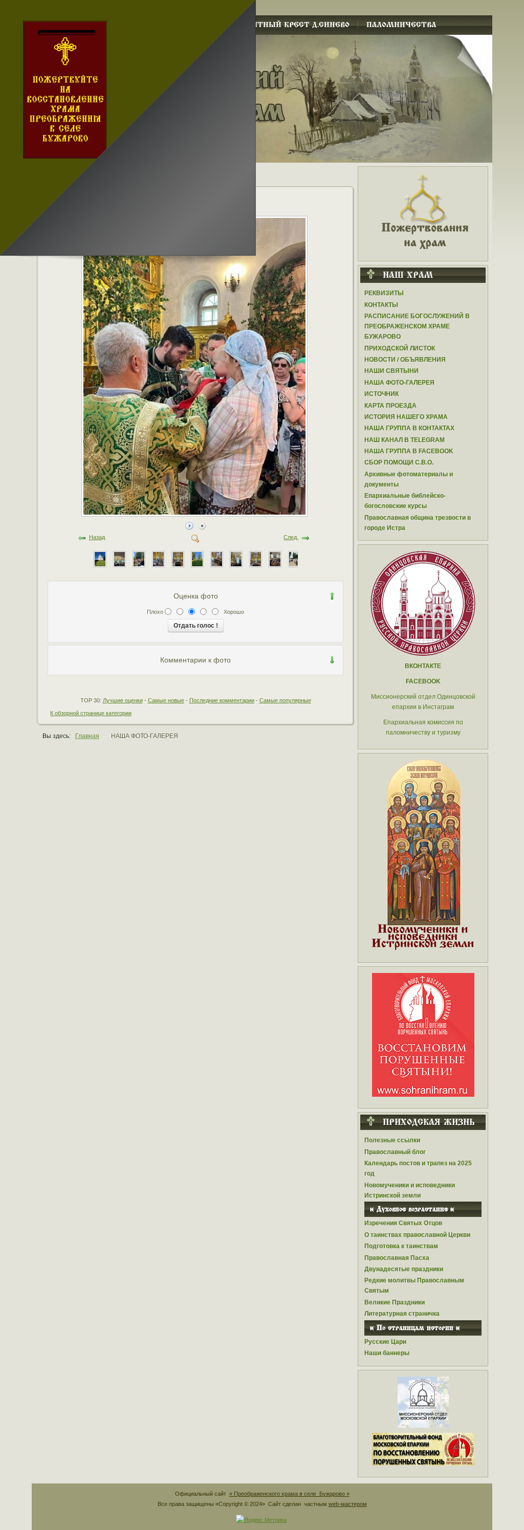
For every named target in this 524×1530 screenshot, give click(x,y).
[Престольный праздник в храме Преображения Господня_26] (294, 559)
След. (290, 537)
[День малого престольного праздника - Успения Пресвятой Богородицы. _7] (139, 559)
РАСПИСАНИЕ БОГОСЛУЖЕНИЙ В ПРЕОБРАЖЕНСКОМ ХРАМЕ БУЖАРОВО (417, 326)
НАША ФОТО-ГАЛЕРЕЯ (399, 382)
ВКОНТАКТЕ (423, 666)
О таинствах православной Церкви (417, 1234)
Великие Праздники (394, 1302)
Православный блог (395, 1152)
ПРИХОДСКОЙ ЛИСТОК (399, 348)
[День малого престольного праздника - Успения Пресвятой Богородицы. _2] (236, 559)
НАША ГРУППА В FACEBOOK (408, 451)
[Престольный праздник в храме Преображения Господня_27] (275, 559)
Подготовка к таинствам (401, 1246)
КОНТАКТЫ (381, 304)
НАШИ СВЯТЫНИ (391, 370)
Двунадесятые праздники (403, 1269)
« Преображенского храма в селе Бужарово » (289, 1494)
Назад (97, 537)
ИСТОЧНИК (381, 393)
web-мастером (348, 1504)
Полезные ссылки (392, 1140)
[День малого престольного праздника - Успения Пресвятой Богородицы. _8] (119, 559)
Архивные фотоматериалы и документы (408, 479)
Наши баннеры (386, 1353)
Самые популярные (285, 700)
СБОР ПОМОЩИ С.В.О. (398, 462)
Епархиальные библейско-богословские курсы (405, 500)
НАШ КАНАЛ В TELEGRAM (404, 440)
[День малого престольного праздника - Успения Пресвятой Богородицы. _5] (177, 559)
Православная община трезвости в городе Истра (417, 522)
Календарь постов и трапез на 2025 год (418, 1168)
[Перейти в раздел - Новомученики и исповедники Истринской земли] (423, 855)
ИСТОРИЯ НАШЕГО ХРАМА (406, 416)
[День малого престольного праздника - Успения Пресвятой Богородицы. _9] (100, 559)
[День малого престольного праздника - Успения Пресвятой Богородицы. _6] (158, 559)
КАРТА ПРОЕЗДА (390, 405)
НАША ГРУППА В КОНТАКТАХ (409, 428)
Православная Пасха (396, 1257)
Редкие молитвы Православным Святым (414, 1285)
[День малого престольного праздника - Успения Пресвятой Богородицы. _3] (216, 559)
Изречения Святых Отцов (403, 1223)
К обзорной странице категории (91, 713)
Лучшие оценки (123, 700)
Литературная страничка (402, 1313)
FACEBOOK (423, 681)
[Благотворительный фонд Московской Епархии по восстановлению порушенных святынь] (423, 1034)
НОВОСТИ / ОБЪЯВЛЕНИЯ (405, 359)
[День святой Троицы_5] (195, 513)
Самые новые (166, 700)
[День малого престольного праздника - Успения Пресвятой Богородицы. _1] (255, 559)
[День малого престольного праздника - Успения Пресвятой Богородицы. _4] (197, 559)
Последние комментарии (221, 700)
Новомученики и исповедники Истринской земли (409, 1190)
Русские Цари (385, 1341)
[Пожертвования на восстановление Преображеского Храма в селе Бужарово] (423, 210)
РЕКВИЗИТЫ (384, 293)
